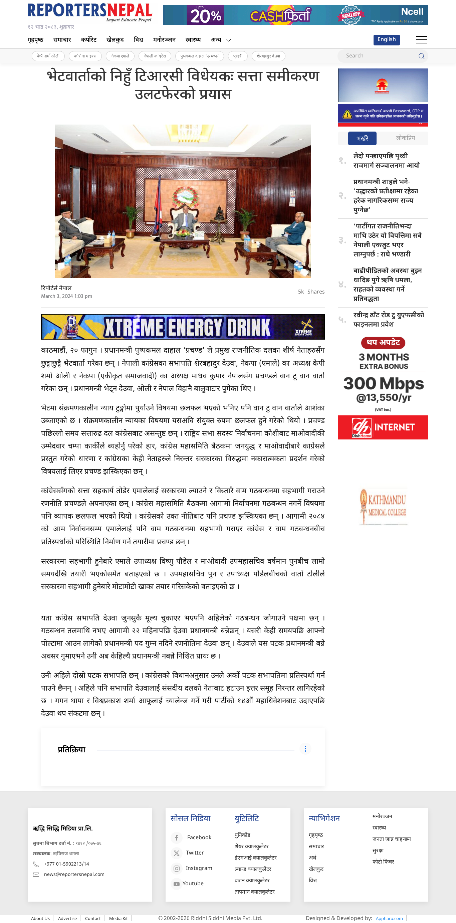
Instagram (199, 868)
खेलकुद (115, 40)
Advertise (67, 918)
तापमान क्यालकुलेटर (255, 892)
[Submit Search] (421, 56)
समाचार (62, 40)
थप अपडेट (383, 343)
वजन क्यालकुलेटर (252, 881)
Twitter (195, 853)
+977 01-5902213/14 (66, 864)
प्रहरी (237, 55)
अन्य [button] (216, 40)
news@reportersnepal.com (74, 875)
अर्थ (312, 858)
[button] (421, 40)
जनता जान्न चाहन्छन (392, 839)
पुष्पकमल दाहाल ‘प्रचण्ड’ (200, 55)
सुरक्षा (378, 851)
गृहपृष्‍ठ (35, 40)
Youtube (193, 884)
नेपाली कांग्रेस (155, 55)
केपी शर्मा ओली (48, 55)
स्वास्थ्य (193, 40)
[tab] (362, 139)
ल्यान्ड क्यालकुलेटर (253, 869)
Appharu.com (389, 918)
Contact (93, 918)
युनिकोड (242, 835)
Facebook (199, 838)
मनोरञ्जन (164, 40)
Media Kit (118, 918)
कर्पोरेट (88, 40)
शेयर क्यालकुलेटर (252, 847)
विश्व (138, 40)
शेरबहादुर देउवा (268, 55)
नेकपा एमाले (120, 55)
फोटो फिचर (383, 862)
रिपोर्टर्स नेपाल (56, 289)
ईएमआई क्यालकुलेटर (256, 858)
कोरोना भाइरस (85, 55)
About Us (40, 918)
